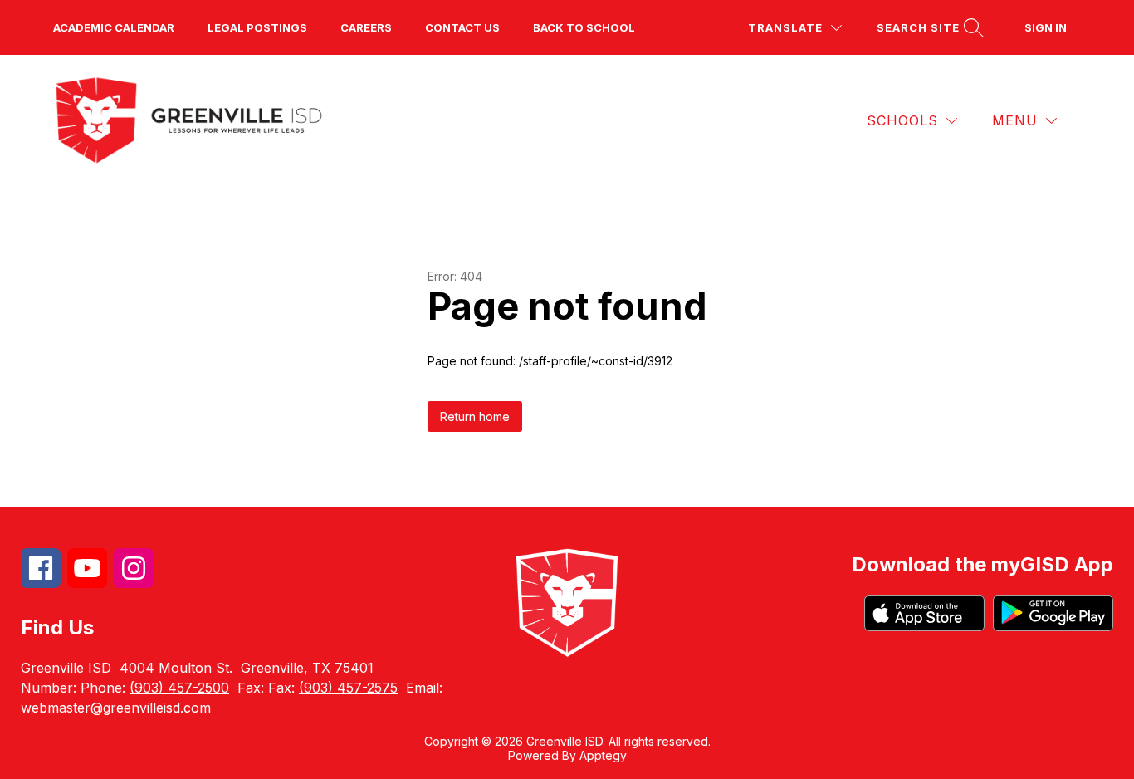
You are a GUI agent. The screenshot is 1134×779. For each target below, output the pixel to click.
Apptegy (603, 755)
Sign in (1045, 27)
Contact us (462, 27)
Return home (475, 416)
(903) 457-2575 (348, 687)
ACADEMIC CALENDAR (113, 27)
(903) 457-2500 (179, 687)
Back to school (584, 27)
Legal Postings (257, 27)
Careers (366, 27)
